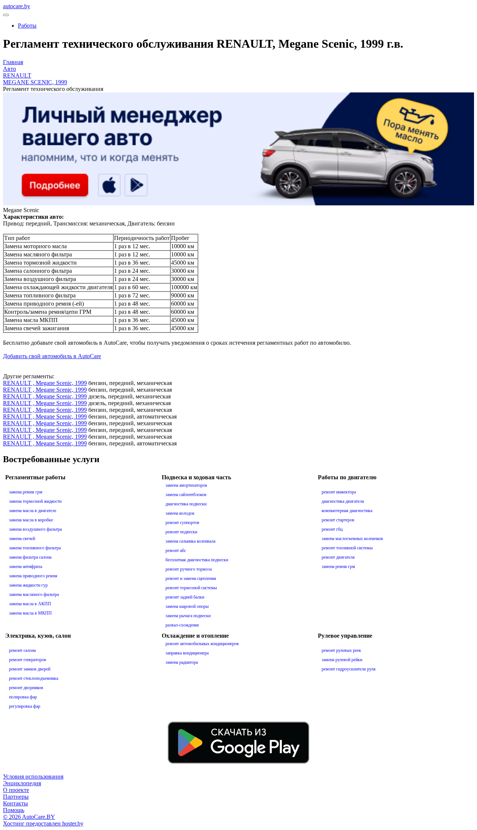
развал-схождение (182, 625)
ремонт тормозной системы (191, 587)
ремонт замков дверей (29, 669)
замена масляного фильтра (34, 594)
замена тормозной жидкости (35, 501)
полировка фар (23, 697)
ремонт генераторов (27, 659)
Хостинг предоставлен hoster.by (43, 823)
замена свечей (22, 538)
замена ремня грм (25, 492)
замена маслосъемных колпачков (352, 538)
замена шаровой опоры (187, 606)
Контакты (15, 803)
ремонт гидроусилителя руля (349, 669)
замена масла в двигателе (32, 510)
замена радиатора (181, 662)
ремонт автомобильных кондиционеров (202, 643)
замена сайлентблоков (185, 494)
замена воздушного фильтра (35, 529)
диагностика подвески (185, 503)
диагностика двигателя (343, 501)
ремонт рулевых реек (341, 650)
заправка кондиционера (187, 653)
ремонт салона (22, 650)
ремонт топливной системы (347, 547)
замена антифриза (25, 566)
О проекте (16, 790)
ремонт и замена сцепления (190, 578)
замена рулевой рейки (342, 659)
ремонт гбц (332, 529)
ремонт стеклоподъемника (33, 678)
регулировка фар (24, 706)
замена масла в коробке (31, 520)
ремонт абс (175, 550)
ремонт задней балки (184, 597)
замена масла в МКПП (30, 613)
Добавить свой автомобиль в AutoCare (52, 356)
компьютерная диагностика (347, 510)
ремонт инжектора (339, 492)
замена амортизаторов (186, 485)
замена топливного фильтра (35, 547)
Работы (27, 25)
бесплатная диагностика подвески (196, 559)
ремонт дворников (26, 687)
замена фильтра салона (30, 557)
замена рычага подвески (188, 615)
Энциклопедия (22, 783)
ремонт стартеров (338, 520)
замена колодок (180, 513)
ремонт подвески (181, 531)
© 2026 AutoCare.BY (29, 817)
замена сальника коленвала (190, 541)
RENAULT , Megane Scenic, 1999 (45, 383)
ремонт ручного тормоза (188, 569)
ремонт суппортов (182, 522)
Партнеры (16, 796)
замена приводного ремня (33, 575)
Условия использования (33, 776)
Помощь (13, 810)
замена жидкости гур (28, 585)
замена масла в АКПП (30, 603)
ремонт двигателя (338, 557)
